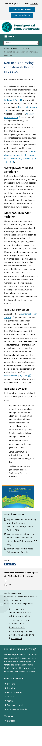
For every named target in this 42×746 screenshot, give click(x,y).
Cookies (34, 3)
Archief (10, 701)
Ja (8, 580)
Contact (10, 696)
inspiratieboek (16, 376)
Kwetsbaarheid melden (17, 709)
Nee (9, 584)
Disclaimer (12, 688)
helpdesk (25, 616)
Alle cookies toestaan (21, 9)
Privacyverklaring (15, 692)
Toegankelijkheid (15, 705)
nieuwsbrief (16, 638)
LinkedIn (25, 635)
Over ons (11, 684)
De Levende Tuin (13, 100)
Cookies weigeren (22, 15)
